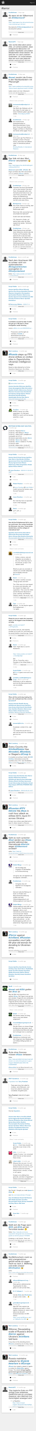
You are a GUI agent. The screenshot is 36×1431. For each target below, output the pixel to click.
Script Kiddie (13, 286)
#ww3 (19, 969)
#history (11, 781)
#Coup (24, 754)
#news (10, 388)
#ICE (11, 1227)
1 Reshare (15, 35)
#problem (27, 970)
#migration (17, 293)
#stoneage (28, 779)
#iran (18, 461)
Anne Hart (16, 1213)
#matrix (16, 390)
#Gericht (25, 844)
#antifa (20, 334)
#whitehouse (26, 297)
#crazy (24, 457)
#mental (16, 703)
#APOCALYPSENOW (23, 785)
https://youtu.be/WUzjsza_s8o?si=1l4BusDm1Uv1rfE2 (22, 1318)
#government (18, 297)
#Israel (12, 77)
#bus (23, 810)
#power (11, 1126)
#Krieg (16, 996)
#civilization (24, 783)
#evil (16, 532)
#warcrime (25, 1127)
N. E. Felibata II (18, 1291)
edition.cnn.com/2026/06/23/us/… (23, 328)
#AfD (20, 170)
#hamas (11, 1120)
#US (31, 757)
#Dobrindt (12, 170)
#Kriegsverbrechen (18, 267)
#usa (21, 392)
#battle (11, 972)
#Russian (14, 808)
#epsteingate (12, 397)
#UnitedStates (16, 749)
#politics (16, 289)
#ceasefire (30, 1201)
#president (24, 291)
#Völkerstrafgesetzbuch (24, 27)
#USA (22, 989)
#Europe (25, 1363)
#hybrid (25, 1361)
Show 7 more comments (17, 1139)
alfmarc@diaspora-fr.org (20, 1280)
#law (19, 536)
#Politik (25, 170)
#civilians (14, 937)
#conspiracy (12, 393)
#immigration (26, 293)
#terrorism (28, 1126)
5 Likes (14, 403)
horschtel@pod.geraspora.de (22, 1023)
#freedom (19, 295)
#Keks (20, 1295)
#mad (20, 457)
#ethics (20, 466)
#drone (12, 810)
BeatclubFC (12, 42)
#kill (10, 1200)
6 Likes (14, 1132)
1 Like (14, 116)
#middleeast (18, 1127)
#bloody (26, 289)
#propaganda (17, 388)
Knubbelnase (13, 12)
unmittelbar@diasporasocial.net (23, 552)
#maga (18, 393)
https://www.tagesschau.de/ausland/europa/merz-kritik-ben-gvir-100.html (21, 23)
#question (12, 532)
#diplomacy (12, 464)
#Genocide (12, 534)
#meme (11, 289)
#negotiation (24, 464)
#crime (20, 532)
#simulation (28, 388)
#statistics (12, 1129)
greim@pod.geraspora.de (21, 1303)
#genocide (16, 1118)
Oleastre (16, 574)
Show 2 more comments (17, 101)
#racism (30, 291)
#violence (17, 298)
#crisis (29, 967)
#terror (22, 298)
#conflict (15, 970)
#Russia (13, 354)
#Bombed (25, 751)
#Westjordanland (17, 271)
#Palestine (17, 1120)
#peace (11, 466)
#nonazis (17, 392)
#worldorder (27, 392)
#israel (22, 1118)
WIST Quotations (14, 1078)
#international (28, 1120)
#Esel (11, 840)
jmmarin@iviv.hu (18, 723)
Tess (14, 603)
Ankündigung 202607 (24, 114)
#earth (10, 970)
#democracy (26, 295)
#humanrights (13, 1124)
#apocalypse (12, 785)
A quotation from (18, 1081)
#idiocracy (22, 386)
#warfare (14, 709)
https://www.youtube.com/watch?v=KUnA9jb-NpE (22, 655)
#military (27, 459)
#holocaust (19, 534)
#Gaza (28, 840)
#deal (18, 464)
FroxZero (16, 410)
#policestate (12, 295)
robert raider (17, 1161)
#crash (11, 783)
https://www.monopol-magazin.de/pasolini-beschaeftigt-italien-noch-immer (22, 1404)
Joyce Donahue (15, 470)
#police (11, 291)
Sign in (32, 3)
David (15, 508)
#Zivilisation (14, 1268)
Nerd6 (10, 986)
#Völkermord (18, 18)
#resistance (12, 300)
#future (28, 393)
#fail (31, 297)
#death (29, 1116)
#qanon (23, 393)
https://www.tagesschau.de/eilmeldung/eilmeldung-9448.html (20, 166)
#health (21, 703)
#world (16, 457)
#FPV (22, 808)
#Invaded (14, 751)
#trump (18, 291)
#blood (21, 289)
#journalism (16, 1122)
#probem (19, 1200)
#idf (25, 1118)
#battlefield (29, 969)
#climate (18, 395)
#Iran (14, 991)
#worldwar (26, 534)
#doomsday (16, 783)
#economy (25, 711)
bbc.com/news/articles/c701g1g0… (22, 1195)
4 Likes (14, 638)
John (15, 1145)
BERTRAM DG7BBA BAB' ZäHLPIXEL (20, 426)
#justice (11, 297)
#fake (23, 388)
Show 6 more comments (17, 182)
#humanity (12, 395)
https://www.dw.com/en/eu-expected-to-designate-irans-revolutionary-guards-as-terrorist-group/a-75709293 (21, 1234)
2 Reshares (15, 405)
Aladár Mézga (17, 865)
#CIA (20, 1227)
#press (11, 1122)
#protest (27, 298)
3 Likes (14, 341)
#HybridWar (20, 1368)
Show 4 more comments (17, 861)
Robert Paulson (18, 483)
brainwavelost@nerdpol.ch (21, 104)
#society (11, 298)
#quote (20, 1129)
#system (11, 390)
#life (16, 1129)
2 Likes (14, 64)
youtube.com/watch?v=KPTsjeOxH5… (17, 626)
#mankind (28, 974)
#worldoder (28, 707)
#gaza (29, 1118)
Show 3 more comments (17, 549)
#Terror (12, 160)
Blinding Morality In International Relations (22, 148)
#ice (15, 291)
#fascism (11, 293)
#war (23, 397)
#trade (30, 464)
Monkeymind (17, 203)
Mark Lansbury (13, 351)
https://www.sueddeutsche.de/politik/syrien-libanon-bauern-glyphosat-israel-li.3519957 (21, 87)
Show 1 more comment (16, 1010)
